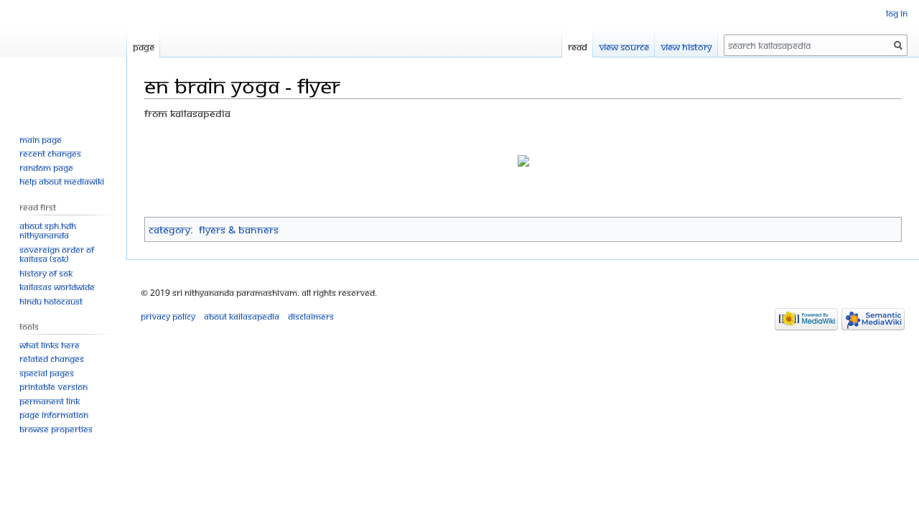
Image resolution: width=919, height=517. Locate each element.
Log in (897, 13)
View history (686, 46)
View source (624, 46)
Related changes (51, 359)
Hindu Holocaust (51, 301)
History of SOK (46, 273)
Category (169, 229)
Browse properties (56, 429)
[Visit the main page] (63, 57)
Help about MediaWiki (61, 181)
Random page (46, 168)
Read (577, 46)
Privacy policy (168, 316)
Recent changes (50, 153)
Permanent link (49, 401)
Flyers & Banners (239, 229)
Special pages (46, 373)
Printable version (53, 387)
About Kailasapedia (241, 316)
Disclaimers (311, 316)
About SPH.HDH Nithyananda (47, 231)
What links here (49, 345)
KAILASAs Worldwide (57, 287)
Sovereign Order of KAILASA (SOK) (56, 254)
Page (143, 46)
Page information (53, 415)
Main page (40, 140)
